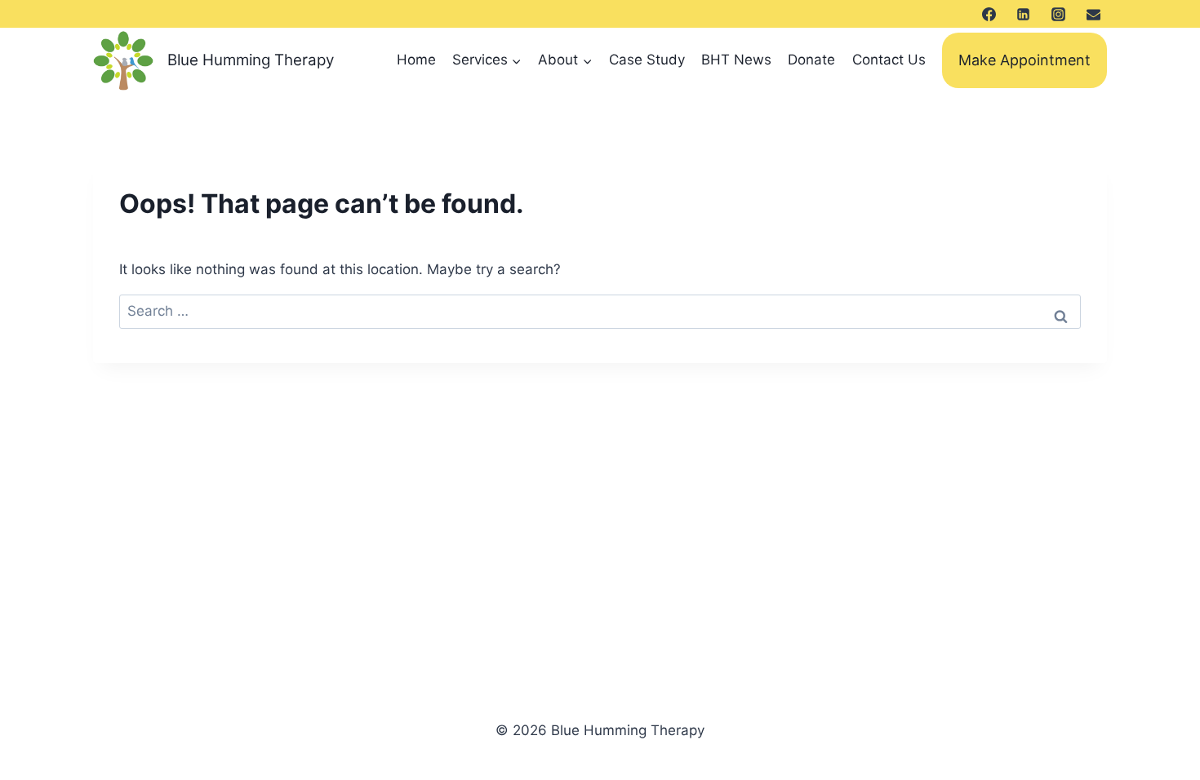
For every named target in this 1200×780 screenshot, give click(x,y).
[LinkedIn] (1024, 14)
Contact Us (889, 59)
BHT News (736, 59)
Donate (811, 59)
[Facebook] (988, 14)
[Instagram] (1058, 14)
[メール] (1093, 14)
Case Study (647, 59)
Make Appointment (1024, 60)
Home (416, 59)
